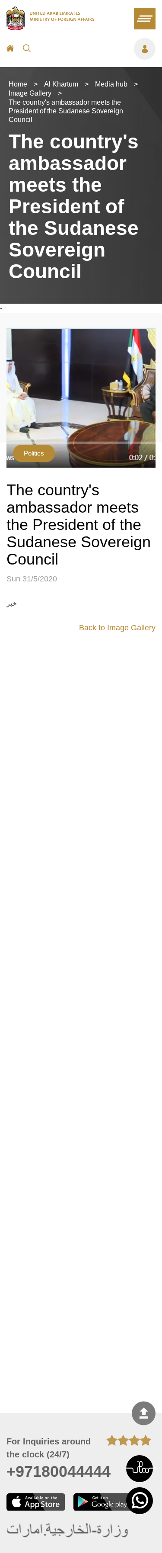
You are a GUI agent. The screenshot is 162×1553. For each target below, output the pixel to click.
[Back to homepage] (50, 27)
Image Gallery (30, 93)
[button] (139, 1468)
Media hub (111, 84)
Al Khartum (61, 84)
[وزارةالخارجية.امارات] (68, 1531)
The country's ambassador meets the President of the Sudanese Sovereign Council (66, 111)
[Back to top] (144, 1413)
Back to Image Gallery (117, 627)
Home (18, 84)
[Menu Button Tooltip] (97, 49)
